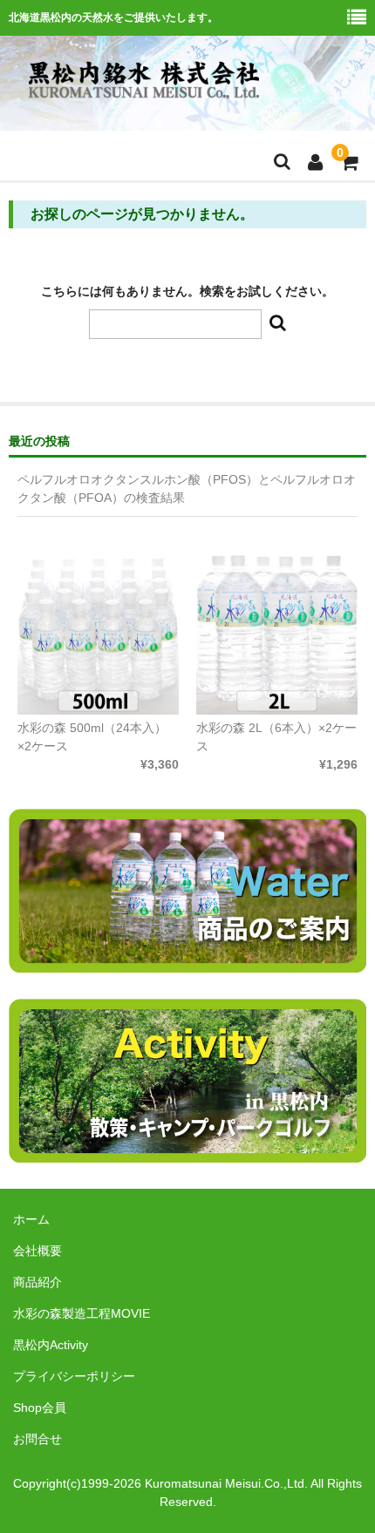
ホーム (31, 1219)
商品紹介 (37, 1282)
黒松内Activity (50, 1345)
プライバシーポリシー (74, 1376)
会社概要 (37, 1251)
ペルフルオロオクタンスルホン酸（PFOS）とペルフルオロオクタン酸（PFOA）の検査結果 (186, 488)
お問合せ (37, 1439)
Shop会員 (39, 1407)
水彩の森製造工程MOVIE (81, 1313)
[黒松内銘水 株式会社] (144, 97)
